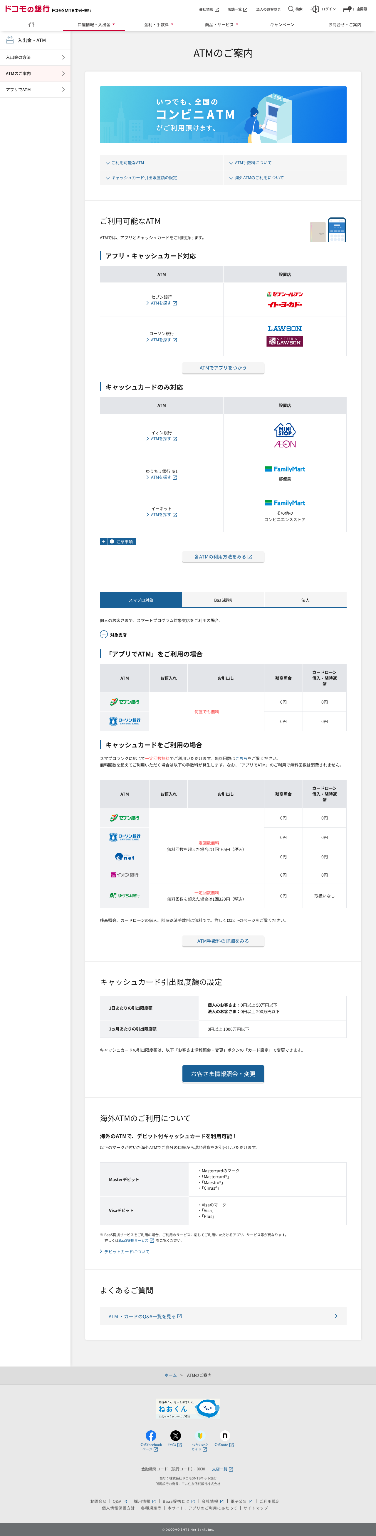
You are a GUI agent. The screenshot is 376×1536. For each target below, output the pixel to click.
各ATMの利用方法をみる (220, 556)
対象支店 (118, 635)
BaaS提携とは (179, 1501)
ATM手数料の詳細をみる (223, 940)
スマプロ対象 (141, 600)
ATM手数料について (253, 162)
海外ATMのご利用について (259, 177)
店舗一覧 (235, 8)
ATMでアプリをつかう (223, 367)
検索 (299, 8)
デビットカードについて (127, 1251)
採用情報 (145, 1501)
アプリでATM (18, 89)
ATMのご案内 (18, 73)
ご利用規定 (269, 1501)
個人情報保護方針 (118, 1508)
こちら (241, 758)
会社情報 (206, 8)
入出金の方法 (18, 57)
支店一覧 (219, 1469)
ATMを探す (161, 303)
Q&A (120, 1501)
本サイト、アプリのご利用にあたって (202, 1508)
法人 (305, 600)
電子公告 (242, 1501)
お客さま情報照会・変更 (223, 1073)
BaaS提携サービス (133, 1240)
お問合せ (98, 1501)
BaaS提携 (223, 600)
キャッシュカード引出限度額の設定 (144, 177)
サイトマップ (256, 1508)
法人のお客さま (268, 8)
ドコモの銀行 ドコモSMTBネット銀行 (48, 9)
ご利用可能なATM (127, 162)
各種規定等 (151, 1508)
